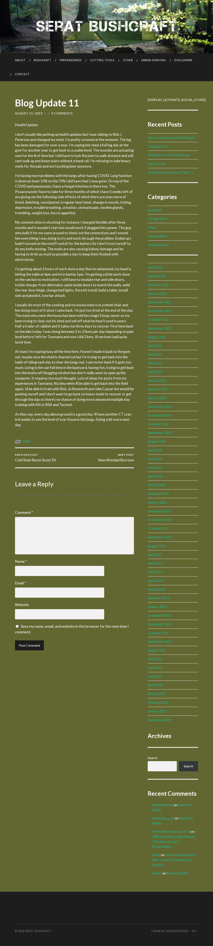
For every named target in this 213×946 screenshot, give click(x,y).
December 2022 (159, 615)
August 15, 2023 (28, 113)
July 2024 (154, 450)
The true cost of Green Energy (169, 155)
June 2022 (155, 668)
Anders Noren (177, 931)
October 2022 (158, 633)
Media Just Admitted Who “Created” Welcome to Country (173, 860)
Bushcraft (42, 60)
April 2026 (155, 267)
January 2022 (157, 711)
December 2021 (159, 720)
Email (20, 583)
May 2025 (155, 363)
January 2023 (157, 607)
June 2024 (155, 459)
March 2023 (156, 589)
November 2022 (159, 624)
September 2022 (160, 641)
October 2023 (158, 528)
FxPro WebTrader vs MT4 (171, 831)
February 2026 (158, 285)
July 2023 (154, 554)
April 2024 (155, 476)
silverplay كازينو (163, 818)
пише (156, 855)
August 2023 (157, 546)
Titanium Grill (157, 146)
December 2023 (159, 511)
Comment (24, 512)
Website (22, 604)
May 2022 (155, 676)
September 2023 (160, 537)
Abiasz (157, 873)
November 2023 (159, 520)
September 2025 (160, 328)
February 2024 (158, 493)
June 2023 (155, 563)
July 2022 (154, 659)
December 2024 (159, 406)
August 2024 (157, 441)
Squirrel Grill (157, 164)
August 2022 (157, 650)
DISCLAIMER (183, 60)
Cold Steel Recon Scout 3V (35, 457)
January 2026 (157, 293)
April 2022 (155, 685)
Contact (22, 74)
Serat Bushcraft (38, 931)
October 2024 (158, 424)
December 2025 (159, 302)
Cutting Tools (102, 60)
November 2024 (159, 415)
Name (21, 561)
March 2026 (156, 276)
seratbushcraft (162, 805)
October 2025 (158, 319)
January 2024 (157, 502)
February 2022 (158, 702)
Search (152, 758)
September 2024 (160, 432)
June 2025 (155, 354)
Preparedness (71, 60)
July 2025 (154, 345)
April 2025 (155, 372)
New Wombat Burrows (116, 457)
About (20, 60)
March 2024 (156, 485)
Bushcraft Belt (177, 873)
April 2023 (155, 581)
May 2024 (155, 467)
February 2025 (158, 389)
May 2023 (155, 572)
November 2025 (159, 311)
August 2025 (157, 337)
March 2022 (156, 694)
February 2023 (158, 598)
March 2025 (156, 380)
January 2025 (157, 398)
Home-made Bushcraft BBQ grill (171, 137)
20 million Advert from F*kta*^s (170, 172)
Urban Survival (153, 60)
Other (128, 60)
